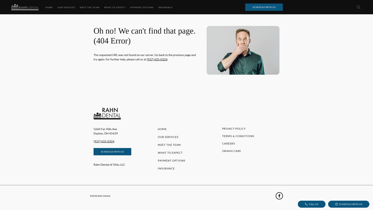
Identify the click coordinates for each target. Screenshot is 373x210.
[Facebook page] (279, 196)
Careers (228, 143)
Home (49, 7)
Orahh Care (231, 151)
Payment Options (142, 7)
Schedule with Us (264, 7)
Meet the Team (90, 7)
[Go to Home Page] (24, 7)
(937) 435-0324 (157, 59)
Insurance (165, 7)
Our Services (66, 7)
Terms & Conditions (238, 136)
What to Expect (115, 7)
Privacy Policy (234, 128)
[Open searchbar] (358, 7)
